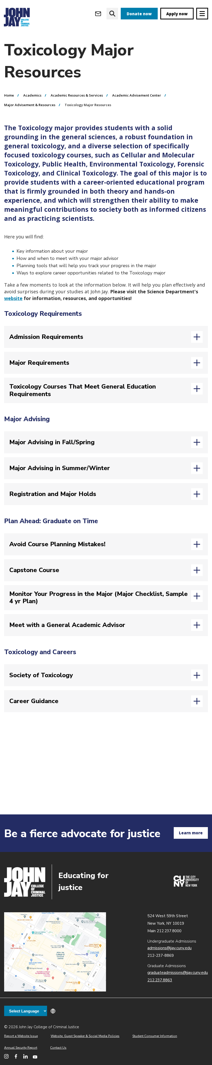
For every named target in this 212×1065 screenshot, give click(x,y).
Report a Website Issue (21, 1036)
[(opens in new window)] (186, 885)
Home (9, 95)
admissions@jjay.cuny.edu (169, 948)
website (13, 298)
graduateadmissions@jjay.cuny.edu (177, 972)
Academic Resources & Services (77, 95)
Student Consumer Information (154, 1036)
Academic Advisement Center (136, 95)
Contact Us (58, 1048)
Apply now (177, 13)
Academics (32, 95)
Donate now (139, 13)
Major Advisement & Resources (29, 105)
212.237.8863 (159, 980)
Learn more (191, 832)
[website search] (112, 13)
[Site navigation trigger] (202, 13)
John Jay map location (55, 952)
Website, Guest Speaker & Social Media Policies (85, 1036)
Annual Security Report (20, 1048)
